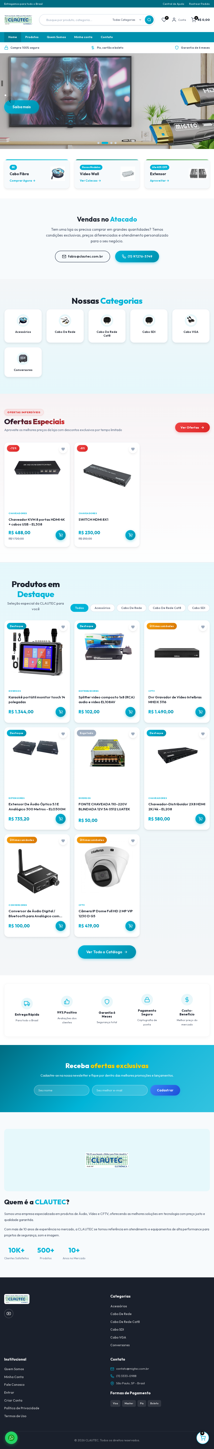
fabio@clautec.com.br (85, 256)
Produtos (31, 37)
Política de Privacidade (21, 1408)
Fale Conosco (14, 1385)
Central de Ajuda (173, 3)
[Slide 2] (105, 143)
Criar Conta (13, 1400)
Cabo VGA (118, 1337)
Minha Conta (14, 1377)
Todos (79, 608)
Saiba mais (22, 106)
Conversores (120, 1345)
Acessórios (102, 608)
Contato (107, 37)
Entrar (9, 1392)
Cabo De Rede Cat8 (167, 608)
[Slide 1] (98, 143)
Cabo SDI (198, 608)
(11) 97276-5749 (140, 256)
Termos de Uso (15, 1416)
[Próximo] (204, 101)
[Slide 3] (111, 143)
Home (12, 37)
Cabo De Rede (131, 608)
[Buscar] (149, 19)
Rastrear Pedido (199, 3)
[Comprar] (61, 535)
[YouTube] (8, 1313)
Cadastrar (165, 1090)
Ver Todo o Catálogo (104, 951)
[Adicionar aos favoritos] (63, 449)
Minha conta (83, 37)
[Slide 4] (116, 143)
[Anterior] (10, 101)
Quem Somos (56, 37)
